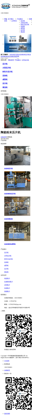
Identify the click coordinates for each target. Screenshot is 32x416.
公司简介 (14, 20)
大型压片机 (24, 22)
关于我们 (11, 19)
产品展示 (20, 19)
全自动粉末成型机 (13, 56)
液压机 (23, 32)
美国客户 (7, 291)
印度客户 (7, 288)
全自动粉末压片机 (24, 54)
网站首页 (11, 60)
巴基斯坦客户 (8, 281)
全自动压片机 (14, 54)
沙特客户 (7, 285)
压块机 (23, 26)
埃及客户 (7, 278)
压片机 (23, 20)
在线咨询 (3, 137)
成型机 (23, 28)
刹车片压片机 (25, 24)
